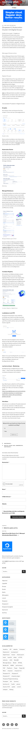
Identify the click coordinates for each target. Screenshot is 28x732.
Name (4, 489)
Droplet (18, 142)
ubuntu (18, 684)
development (14, 652)
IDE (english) (5, 595)
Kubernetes (19, 445)
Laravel (4, 598)
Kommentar (5, 462)
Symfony (4, 612)
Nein (6, 431)
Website (4, 504)
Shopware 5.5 (6, 673)
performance (19, 665)
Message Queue (7, 662)
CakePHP (4, 583)
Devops (4, 586)
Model (14, 662)
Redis (4, 670)
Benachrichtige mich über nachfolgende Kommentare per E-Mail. (13, 512)
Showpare (5, 681)
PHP (4, 668)
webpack (5, 689)
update (13, 686)
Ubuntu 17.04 (6, 686)
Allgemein (4, 580)
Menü (14, 7)
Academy (5, 649)
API (10, 649)
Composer (22, 649)
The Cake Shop (10, 2)
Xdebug (11, 689)
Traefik (13, 684)
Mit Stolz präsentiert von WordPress (10, 728)
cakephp (15, 649)
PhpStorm (9, 668)
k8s (14, 445)
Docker (4, 589)
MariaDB (16, 660)
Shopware (4, 601)
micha (14, 25)
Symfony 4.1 (6, 684)
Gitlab (15, 657)
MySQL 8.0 (6, 665)
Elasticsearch (20, 654)
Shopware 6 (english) (7, 607)
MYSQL (20, 662)
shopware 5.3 (18, 670)
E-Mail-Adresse (6, 496)
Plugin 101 (21, 668)
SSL (11, 681)
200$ (6, 561)
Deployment (6, 652)
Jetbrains (5, 660)
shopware (10, 670)
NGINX (12, 665)
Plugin (15, 668)
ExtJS (4, 657)
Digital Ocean (8, 445)
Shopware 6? (6, 676)
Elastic (4, 592)
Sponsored (5, 609)
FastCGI (10, 657)
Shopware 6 (7, 443)
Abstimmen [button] (14, 434)
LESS (10, 660)
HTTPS (20, 657)
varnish (19, 686)
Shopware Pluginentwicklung (10, 679)
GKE (3, 93)
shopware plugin (15, 676)
